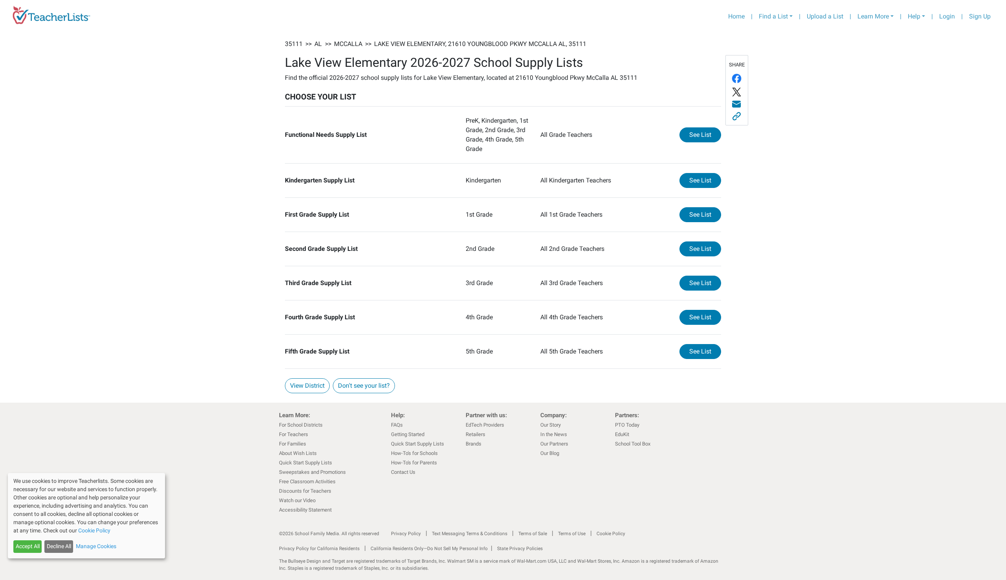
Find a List (773, 16)
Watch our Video (297, 500)
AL (318, 44)
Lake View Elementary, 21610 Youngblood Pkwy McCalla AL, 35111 (480, 44)
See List (705, 134)
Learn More (873, 16)
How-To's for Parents (414, 463)
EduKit (622, 434)
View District (307, 385)
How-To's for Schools (414, 453)
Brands (473, 444)
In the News (553, 434)
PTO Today (627, 425)
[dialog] (86, 515)
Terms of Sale (532, 533)
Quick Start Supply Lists (305, 463)
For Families (292, 444)
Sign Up (980, 16)
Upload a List (825, 16)
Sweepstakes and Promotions (312, 472)
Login (947, 16)
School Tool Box (632, 444)
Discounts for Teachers (305, 491)
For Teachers (293, 434)
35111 (294, 44)
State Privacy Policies (520, 548)
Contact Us (403, 472)
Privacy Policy (406, 533)
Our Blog (549, 453)
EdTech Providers (485, 425)
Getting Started (407, 434)
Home (736, 16)
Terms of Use (572, 533)
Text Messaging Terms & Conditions (469, 533)
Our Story (550, 425)
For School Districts (301, 425)
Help (914, 16)
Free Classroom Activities (307, 481)
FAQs (397, 425)
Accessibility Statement (305, 510)
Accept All (28, 546)
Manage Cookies (96, 546)
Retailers (475, 434)
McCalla (348, 44)
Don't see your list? (364, 385)
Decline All (59, 546)
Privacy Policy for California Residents (319, 548)
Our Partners (554, 444)
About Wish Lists (298, 453)
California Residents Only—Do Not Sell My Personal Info (429, 548)
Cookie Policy (611, 533)
